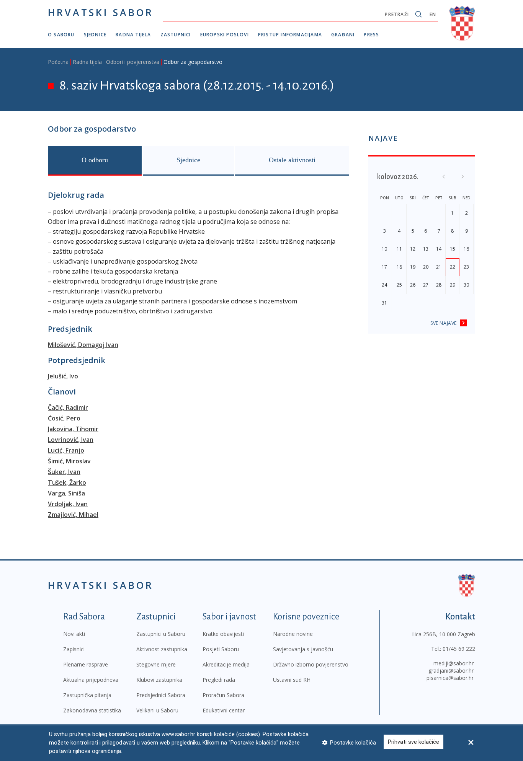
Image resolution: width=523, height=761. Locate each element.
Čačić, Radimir (68, 407)
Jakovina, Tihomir (73, 429)
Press (371, 34)
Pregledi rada (219, 679)
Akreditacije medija (226, 664)
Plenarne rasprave (85, 664)
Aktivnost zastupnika (161, 649)
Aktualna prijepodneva (90, 679)
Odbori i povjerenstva (132, 61)
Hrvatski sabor (101, 12)
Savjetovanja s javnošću (303, 649)
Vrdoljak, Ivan (68, 504)
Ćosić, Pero (64, 418)
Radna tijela (133, 34)
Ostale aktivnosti (292, 160)
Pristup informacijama (290, 34)
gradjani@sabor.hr (451, 670)
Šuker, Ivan (64, 472)
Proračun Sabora (223, 695)
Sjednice (95, 34)
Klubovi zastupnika (159, 679)
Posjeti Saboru (221, 649)
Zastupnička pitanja (87, 695)
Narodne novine (293, 633)
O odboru (95, 160)
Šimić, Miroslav (69, 461)
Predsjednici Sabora (160, 695)
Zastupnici (175, 34)
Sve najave (443, 323)
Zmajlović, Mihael (73, 514)
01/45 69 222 (459, 648)
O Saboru (61, 34)
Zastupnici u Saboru (160, 633)
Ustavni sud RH (292, 679)
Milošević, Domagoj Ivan (83, 345)
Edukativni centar (224, 710)
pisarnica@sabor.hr (450, 677)
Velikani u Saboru (157, 710)
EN (433, 14)
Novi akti (74, 633)
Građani (343, 34)
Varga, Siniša (66, 493)
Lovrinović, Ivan (70, 439)
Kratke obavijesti (223, 633)
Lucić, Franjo (66, 450)
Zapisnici (74, 649)
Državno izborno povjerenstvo (310, 664)
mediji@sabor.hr (453, 663)
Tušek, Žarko (67, 482)
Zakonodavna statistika (92, 710)
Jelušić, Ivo (63, 376)
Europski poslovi (224, 34)
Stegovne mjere (156, 664)
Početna (58, 61)
